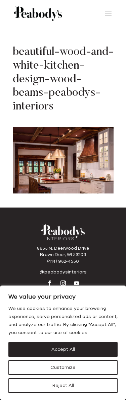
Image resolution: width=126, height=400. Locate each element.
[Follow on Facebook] (49, 283)
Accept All (63, 349)
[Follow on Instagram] (63, 283)
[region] (63, 343)
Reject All (63, 385)
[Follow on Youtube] (76, 283)
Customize (63, 367)
